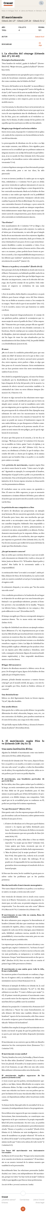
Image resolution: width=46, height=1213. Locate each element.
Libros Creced (38, 1200)
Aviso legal (40, 1203)
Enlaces (5, 1203)
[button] (41, 3)
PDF (40, 46)
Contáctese (24, 1200)
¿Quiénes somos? (9, 1200)
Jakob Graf (39, 37)
